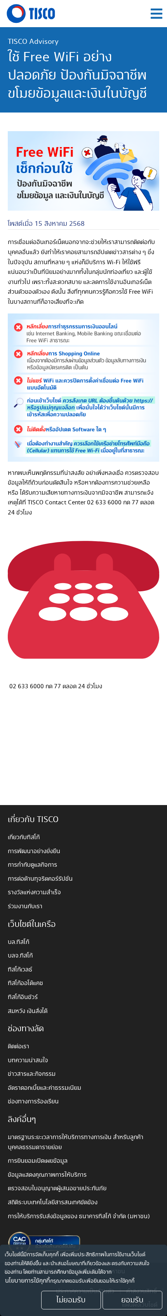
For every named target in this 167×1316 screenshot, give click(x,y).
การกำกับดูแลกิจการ (32, 865)
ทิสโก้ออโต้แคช (25, 983)
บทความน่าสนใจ (28, 1060)
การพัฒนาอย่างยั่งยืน (34, 851)
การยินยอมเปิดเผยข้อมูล (38, 1161)
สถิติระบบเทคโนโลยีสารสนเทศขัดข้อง (52, 1202)
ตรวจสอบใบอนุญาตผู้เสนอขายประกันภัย (57, 1188)
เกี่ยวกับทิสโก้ (24, 837)
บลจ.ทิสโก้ (20, 956)
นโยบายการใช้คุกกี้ (27, 1281)
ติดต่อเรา (18, 1046)
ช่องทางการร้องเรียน (33, 1102)
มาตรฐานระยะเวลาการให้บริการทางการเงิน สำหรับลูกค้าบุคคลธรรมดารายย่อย (75, 1142)
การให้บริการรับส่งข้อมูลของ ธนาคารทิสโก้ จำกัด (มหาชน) (79, 1216)
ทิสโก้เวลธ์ (20, 970)
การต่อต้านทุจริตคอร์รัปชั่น (40, 879)
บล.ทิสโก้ (18, 942)
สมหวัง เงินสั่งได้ (27, 1011)
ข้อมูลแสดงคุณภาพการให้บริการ (47, 1175)
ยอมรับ (132, 1300)
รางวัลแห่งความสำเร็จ (34, 892)
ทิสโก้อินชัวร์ (23, 997)
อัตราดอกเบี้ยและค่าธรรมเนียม (44, 1088)
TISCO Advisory (33, 41)
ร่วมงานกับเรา (25, 906)
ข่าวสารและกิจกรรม (32, 1074)
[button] (156, 14)
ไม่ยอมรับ (70, 1300)
